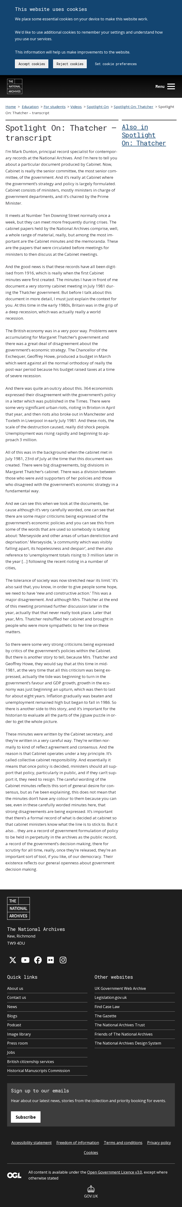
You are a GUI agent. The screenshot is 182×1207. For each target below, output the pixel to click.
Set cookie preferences (116, 64)
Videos (76, 106)
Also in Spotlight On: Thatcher (144, 135)
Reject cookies (70, 64)
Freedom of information (77, 1142)
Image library (19, 1034)
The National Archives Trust (120, 1025)
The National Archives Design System (128, 1043)
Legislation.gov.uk (111, 997)
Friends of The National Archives (124, 1034)
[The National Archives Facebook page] (38, 960)
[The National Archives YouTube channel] (25, 960)
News (12, 1006)
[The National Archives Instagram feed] (63, 960)
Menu (159, 86)
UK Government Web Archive (120, 988)
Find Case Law (107, 1006)
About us (15, 988)
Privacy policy (159, 1142)
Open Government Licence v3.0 (114, 1172)
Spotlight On (98, 106)
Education (30, 106)
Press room (17, 1043)
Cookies (91, 1152)
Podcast (14, 1025)
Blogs (12, 1016)
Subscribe (26, 1117)
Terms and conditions (123, 1142)
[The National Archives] (14, 86)
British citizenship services (30, 1061)
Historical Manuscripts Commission (38, 1070)
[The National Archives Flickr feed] (50, 960)
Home (10, 106)
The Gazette (105, 1016)
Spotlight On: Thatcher (133, 106)
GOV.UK (91, 1196)
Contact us (16, 997)
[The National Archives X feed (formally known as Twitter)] (12, 960)
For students (55, 106)
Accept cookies (31, 64)
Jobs (11, 1052)
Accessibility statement (31, 1142)
